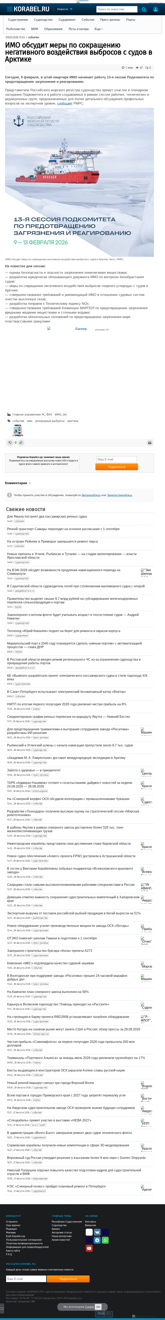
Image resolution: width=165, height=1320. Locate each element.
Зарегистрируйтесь (119, 495)
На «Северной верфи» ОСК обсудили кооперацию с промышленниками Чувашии (68, 799)
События (88, 19)
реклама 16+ (155, 3)
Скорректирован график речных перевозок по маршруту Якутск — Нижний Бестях (68, 716)
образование (40, 1178)
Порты (130, 19)
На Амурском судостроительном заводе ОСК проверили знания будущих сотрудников (71, 1108)
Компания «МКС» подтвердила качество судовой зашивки (50, 963)
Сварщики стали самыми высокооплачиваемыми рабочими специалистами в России (71, 884)
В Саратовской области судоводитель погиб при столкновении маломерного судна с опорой (76, 586)
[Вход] (155, 9)
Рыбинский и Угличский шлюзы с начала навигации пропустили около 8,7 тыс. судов (70, 745)
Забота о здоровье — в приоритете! (33, 770)
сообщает (64, 103)
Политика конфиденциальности (24, 1243)
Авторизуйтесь (91, 495)
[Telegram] (97, 1240)
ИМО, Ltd (61, 414)
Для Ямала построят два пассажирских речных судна (47, 516)
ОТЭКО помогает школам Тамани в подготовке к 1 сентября (52, 938)
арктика (72, 421)
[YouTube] (89, 1248)
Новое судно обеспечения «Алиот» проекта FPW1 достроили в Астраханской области (71, 856)
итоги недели (40, 791)
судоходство (22, 533)
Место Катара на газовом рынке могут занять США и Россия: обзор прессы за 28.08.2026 (73, 1029)
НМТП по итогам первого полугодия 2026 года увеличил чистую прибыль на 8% (66, 704)
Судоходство (43, 19)
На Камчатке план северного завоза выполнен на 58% (48, 992)
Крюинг (56, 1229)
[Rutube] (105, 1232)
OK (98, 1307)
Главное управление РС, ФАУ (32, 414)
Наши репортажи (62, 1236)
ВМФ (34, 29)
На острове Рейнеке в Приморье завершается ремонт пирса (52, 541)
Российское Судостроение (67, 1221)
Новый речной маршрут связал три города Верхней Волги (50, 1083)
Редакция (11, 1229)
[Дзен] (89, 1232)
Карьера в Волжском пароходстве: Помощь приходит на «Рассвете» (58, 1004)
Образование (53, 29)
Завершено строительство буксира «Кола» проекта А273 (49, 950)
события (33, 37)
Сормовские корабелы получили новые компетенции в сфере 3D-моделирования (68, 1145)
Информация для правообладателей (27, 1247)
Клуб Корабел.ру (15, 1236)
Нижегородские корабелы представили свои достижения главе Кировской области (69, 843)
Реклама (11, 1232)
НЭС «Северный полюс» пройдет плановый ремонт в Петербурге (56, 1186)
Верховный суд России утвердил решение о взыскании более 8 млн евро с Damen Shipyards (76, 1157)
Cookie (89, 1306)
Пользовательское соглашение (24, 1239)
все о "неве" (39, 1125)
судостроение (22, 684)
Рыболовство (15, 29)
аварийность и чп (24, 591)
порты (18, 607)
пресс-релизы (40, 737)
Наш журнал (13, 1225)
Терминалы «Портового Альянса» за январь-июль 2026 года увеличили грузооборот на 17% (76, 1058)
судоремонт (21, 635)
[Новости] (18, 430)
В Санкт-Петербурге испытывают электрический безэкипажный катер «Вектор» (66, 691)
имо (29, 421)
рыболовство (40, 918)
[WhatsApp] (105, 1240)
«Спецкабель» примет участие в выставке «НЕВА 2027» (49, 1120)
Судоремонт (67, 19)
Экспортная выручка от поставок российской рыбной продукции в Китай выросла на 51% (74, 913)
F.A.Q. (9, 1254)
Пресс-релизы (110, 19)
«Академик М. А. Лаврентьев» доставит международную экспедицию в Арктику (66, 757)
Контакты (90, 1221)
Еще (98, 29)
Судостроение (18, 19)
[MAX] (89, 1240)
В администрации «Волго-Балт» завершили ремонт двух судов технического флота (69, 1133)
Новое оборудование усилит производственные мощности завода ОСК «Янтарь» (68, 925)
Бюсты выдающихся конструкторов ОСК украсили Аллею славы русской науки (66, 1070)
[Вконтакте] (97, 1232)
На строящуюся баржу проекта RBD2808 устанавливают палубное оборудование (68, 1016)
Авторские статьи (62, 1232)
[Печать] (149, 443)
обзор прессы (40, 1034)
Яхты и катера (79, 29)
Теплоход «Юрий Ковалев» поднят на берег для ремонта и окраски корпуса (63, 631)
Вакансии (90, 1225)
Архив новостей (61, 1239)
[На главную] (28, 8)
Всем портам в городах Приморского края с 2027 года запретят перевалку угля (66, 1095)
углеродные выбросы (50, 421)
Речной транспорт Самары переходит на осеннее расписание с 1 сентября (63, 529)
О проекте (12, 1221)
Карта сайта (13, 1250)
